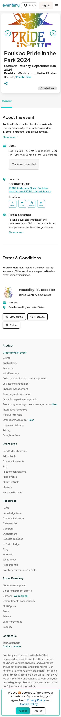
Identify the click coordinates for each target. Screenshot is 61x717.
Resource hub (10, 564)
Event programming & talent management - (30, 404)
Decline (38, 710)
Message (39, 316)
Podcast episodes (13, 538)
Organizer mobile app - (18, 419)
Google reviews (11, 435)
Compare (8, 528)
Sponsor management (15, 388)
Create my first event (14, 352)
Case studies (10, 523)
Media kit (8, 554)
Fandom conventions (14, 471)
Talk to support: (12, 644)
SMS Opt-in (9, 606)
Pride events (10, 476)
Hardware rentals (12, 414)
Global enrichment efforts (17, 590)
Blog (5, 549)
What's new (9, 559)
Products (8, 368)
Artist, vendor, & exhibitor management (25, 378)
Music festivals (11, 481)
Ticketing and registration (17, 394)
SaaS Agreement (12, 621)
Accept (23, 710)
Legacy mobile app (13, 424)
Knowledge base (12, 513)
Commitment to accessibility (19, 600)
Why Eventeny (11, 373)
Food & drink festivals (15, 450)
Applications (10, 362)
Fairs (5, 466)
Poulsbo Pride (24, 76)
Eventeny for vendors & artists (19, 569)
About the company (14, 585)
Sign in (45, 5)
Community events (13, 461)
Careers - (15, 595)
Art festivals (9, 455)
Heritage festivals (13, 492)
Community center (13, 518)
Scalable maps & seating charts (20, 399)
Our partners (10, 533)
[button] (29, 5)
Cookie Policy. (29, 704)
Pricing (6, 430)
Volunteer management (16, 383)
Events (6, 357)
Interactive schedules (15, 409)
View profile (16, 316)
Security (7, 626)
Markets (7, 487)
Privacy (7, 616)
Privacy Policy (36, 700)
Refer (6, 507)
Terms (6, 611)
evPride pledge (11, 543)
